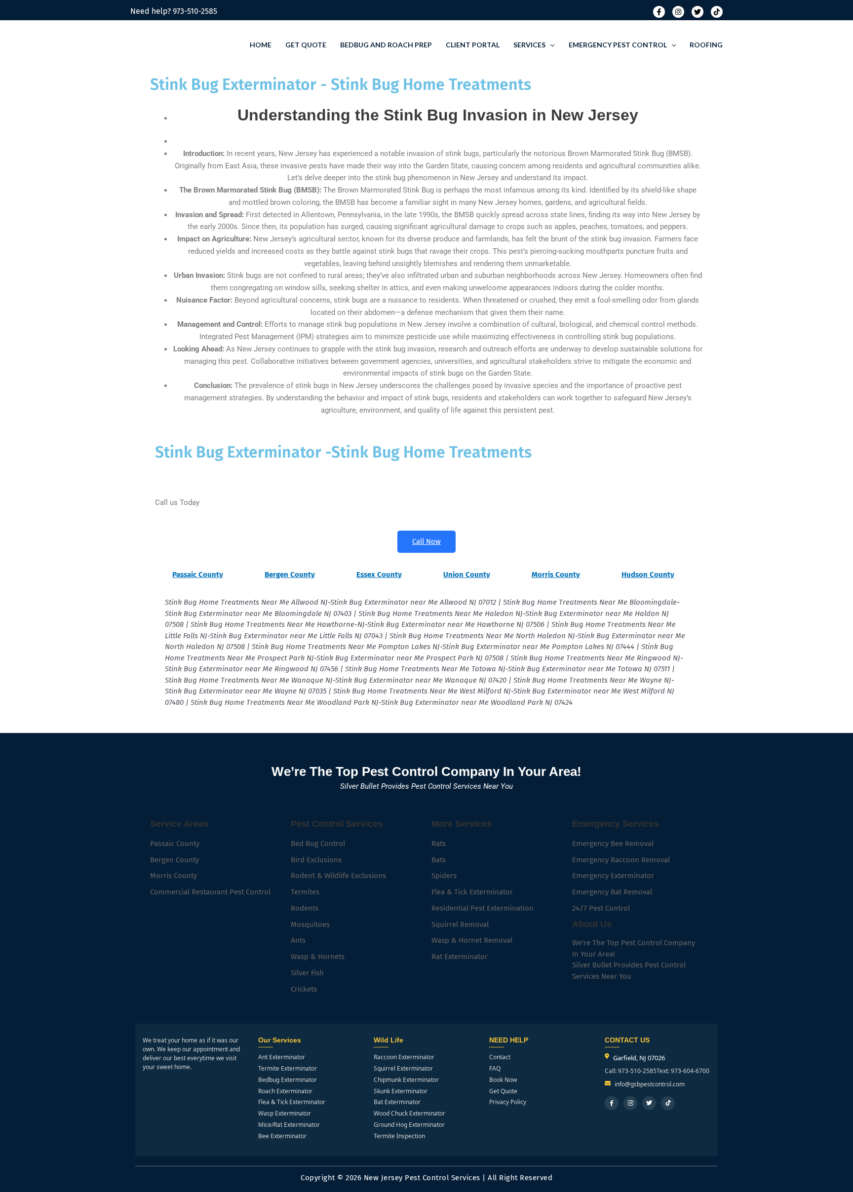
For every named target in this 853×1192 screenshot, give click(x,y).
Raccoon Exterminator (404, 1057)
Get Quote (305, 44)
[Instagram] (678, 12)
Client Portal (473, 44)
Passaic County (174, 843)
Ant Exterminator (281, 1057)
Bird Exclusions (316, 859)
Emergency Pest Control (618, 44)
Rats (438, 843)
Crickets (304, 989)
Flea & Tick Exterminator (472, 891)
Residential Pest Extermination (482, 908)
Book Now (503, 1080)
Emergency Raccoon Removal (621, 859)
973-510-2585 (195, 11)
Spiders (444, 875)
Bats (438, 859)
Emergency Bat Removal (612, 891)
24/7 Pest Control (601, 908)
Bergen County (174, 859)
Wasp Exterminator (284, 1113)
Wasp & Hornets (318, 956)
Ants (298, 940)
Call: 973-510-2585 (631, 1071)
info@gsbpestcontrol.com (650, 1084)
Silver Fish (307, 972)
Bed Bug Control (318, 843)
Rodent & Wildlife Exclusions (338, 875)
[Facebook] (659, 12)
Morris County (173, 875)
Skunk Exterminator (400, 1091)
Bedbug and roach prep (386, 44)
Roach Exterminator (285, 1091)
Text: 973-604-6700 (683, 1071)
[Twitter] (697, 12)
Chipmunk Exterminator (406, 1080)
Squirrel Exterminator (403, 1069)
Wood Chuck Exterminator (409, 1113)
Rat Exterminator (459, 956)
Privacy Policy (507, 1102)
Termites (305, 891)
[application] (549, 45)
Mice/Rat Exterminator (289, 1125)
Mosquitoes (310, 924)
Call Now (426, 541)
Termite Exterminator (287, 1069)
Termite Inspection (399, 1136)
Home (260, 44)
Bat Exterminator (397, 1102)
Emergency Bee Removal (613, 843)
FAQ (495, 1069)
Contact (499, 1057)
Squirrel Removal (460, 924)
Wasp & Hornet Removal (471, 940)
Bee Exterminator (282, 1136)
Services (529, 44)
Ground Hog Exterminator (409, 1125)
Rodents (304, 908)
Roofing (706, 44)
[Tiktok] (717, 12)
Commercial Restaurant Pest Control (210, 891)
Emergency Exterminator (613, 875)
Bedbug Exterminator (287, 1080)
